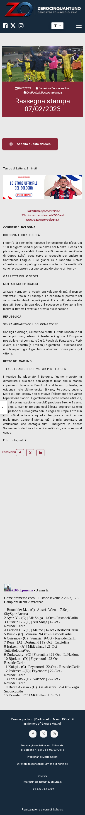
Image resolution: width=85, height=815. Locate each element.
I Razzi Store (33, 211)
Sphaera (58, 809)
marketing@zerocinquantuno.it (43, 781)
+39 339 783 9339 (42, 788)
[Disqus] (42, 522)
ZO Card (58, 215)
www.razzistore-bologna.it (42, 219)
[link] (42, 9)
